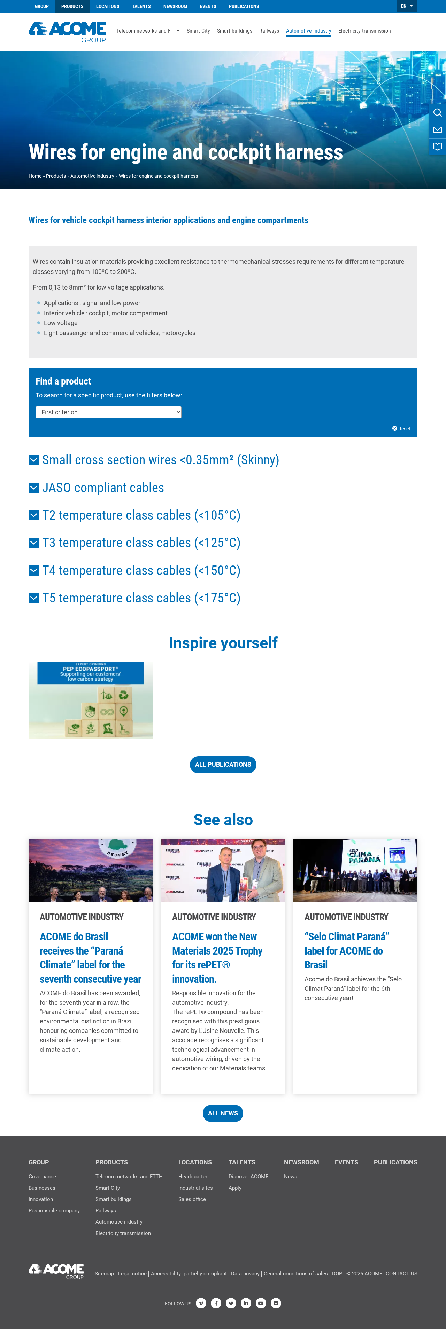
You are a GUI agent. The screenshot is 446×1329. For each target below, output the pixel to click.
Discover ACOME (249, 1176)
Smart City (198, 31)
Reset (403, 429)
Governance (42, 1176)
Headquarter (192, 1176)
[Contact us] (437, 130)
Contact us (401, 1274)
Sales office (192, 1199)
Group (42, 6)
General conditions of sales (296, 1274)
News (290, 1176)
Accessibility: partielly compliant (189, 1274)
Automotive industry (308, 31)
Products (72, 6)
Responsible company (54, 1211)
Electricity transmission (364, 31)
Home (35, 176)
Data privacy (245, 1274)
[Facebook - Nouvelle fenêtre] (216, 1303)
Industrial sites (195, 1188)
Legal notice (132, 1274)
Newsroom (175, 6)
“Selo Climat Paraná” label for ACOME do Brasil (347, 950)
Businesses (42, 1188)
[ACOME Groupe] (56, 1270)
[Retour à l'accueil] (67, 31)
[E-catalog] (437, 147)
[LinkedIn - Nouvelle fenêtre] (246, 1303)
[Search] (437, 113)
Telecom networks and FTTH (148, 31)
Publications (244, 6)
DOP (337, 1274)
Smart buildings (234, 31)
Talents (141, 6)
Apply (235, 1188)
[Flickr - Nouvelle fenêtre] (276, 1303)
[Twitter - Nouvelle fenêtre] (231, 1303)
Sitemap (104, 1274)
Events (208, 6)
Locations (108, 6)
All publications (223, 764)
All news (223, 1113)
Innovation (41, 1199)
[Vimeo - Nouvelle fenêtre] (201, 1303)
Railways (269, 31)
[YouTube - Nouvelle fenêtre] (261, 1303)
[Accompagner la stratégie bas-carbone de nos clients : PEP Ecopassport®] (90, 700)
